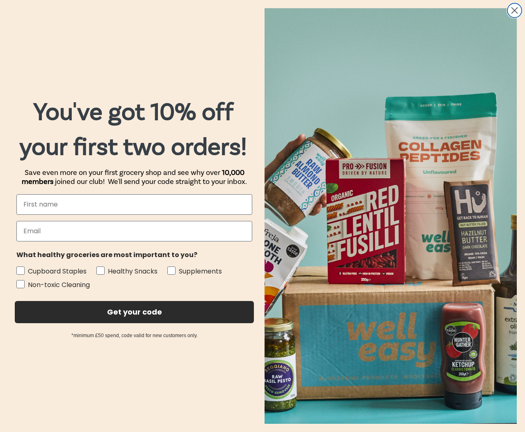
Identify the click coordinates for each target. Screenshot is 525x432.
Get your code (134, 312)
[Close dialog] (514, 10)
